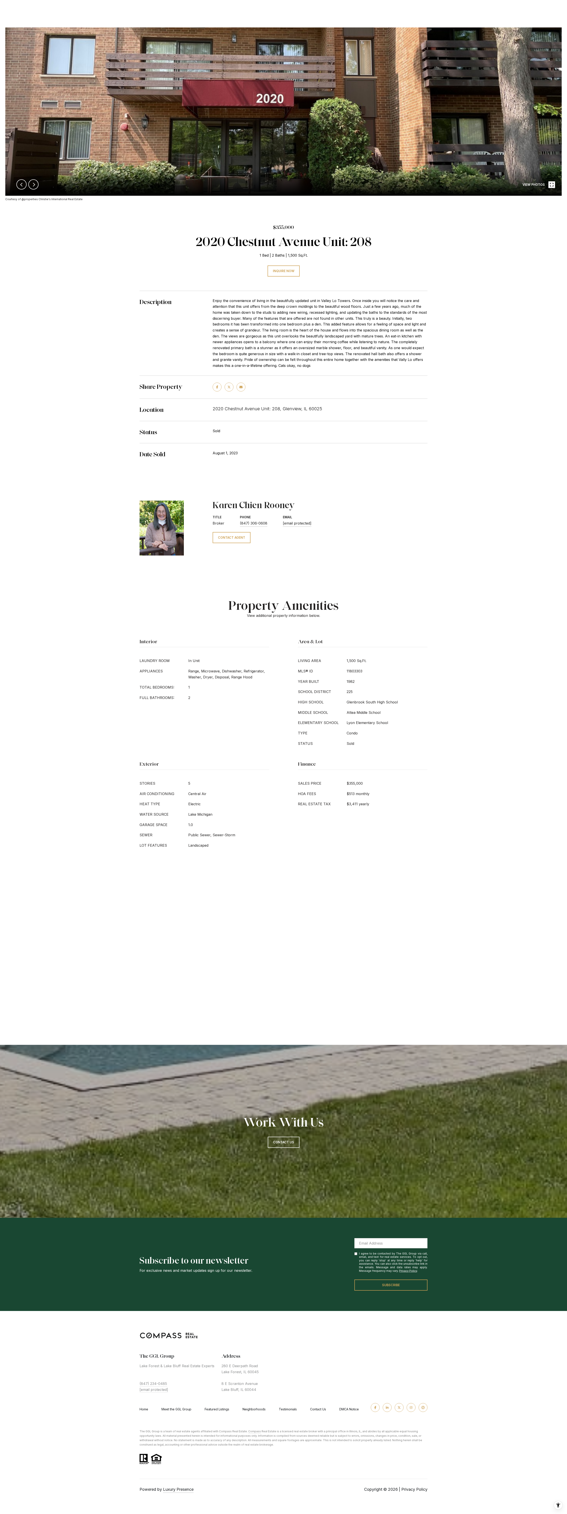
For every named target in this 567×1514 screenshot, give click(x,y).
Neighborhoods (254, 1409)
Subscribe (391, 1285)
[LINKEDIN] (387, 1407)
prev (21, 184)
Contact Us (318, 1409)
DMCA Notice (349, 1409)
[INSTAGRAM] (411, 1407)
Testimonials (288, 1409)
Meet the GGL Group (176, 1409)
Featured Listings (217, 1409)
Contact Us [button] (283, 1142)
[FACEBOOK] (375, 1407)
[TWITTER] (399, 1407)
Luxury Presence (178, 1489)
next (33, 184)
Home (144, 1409)
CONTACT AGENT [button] (231, 537)
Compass (254, 1431)
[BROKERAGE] (423, 1407)
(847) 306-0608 (253, 523)
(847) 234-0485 (153, 1383)
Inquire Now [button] (283, 271)
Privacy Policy (408, 1270)
